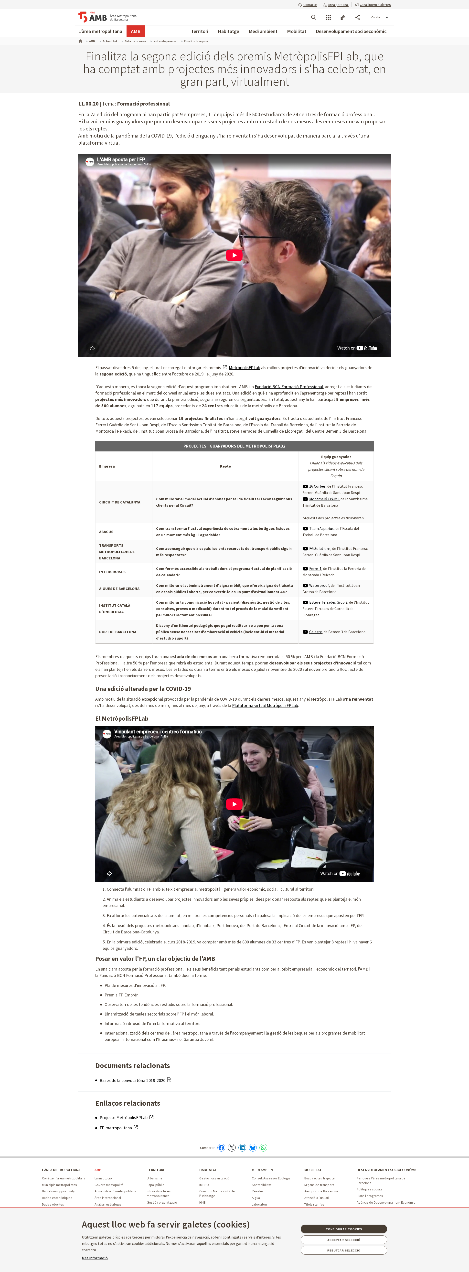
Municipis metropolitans (59, 1185)
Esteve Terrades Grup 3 (328, 602)
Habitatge (228, 31)
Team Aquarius (321, 528)
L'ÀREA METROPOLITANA (61, 1169)
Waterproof (319, 585)
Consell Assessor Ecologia (271, 1178)
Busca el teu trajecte (319, 1178)
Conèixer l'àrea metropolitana (63, 1178)
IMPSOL (204, 1185)
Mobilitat (296, 31)
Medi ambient (263, 31)
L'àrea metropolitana (100, 31)
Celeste (315, 631)
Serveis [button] (328, 17)
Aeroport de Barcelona (321, 1191)
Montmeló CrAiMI (324, 498)
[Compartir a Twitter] (232, 1148)
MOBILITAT (312, 1169)
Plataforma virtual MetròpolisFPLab (265, 705)
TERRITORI (155, 1169)
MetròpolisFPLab (244, 367)
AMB (135, 31)
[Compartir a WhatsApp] (263, 1148)
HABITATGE (208, 1169)
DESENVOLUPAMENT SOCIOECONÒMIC (387, 1169)
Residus (258, 1191)
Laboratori (259, 1204)
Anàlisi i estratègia (108, 1204)
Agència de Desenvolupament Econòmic (386, 1202)
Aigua (256, 1198)
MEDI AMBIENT (263, 1169)
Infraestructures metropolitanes (159, 1193)
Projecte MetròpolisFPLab (124, 1117)
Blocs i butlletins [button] (343, 17)
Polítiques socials (369, 1189)
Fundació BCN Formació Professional (289, 386)
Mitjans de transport (319, 1185)
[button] (307, 4)
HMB (202, 1202)
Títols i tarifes (314, 1204)
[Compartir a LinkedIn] (242, 1148)
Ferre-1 (315, 568)
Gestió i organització (162, 1202)
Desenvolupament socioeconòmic (351, 31)
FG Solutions (319, 548)
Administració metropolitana (115, 1191)
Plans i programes (370, 1196)
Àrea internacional (108, 1198)
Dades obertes (53, 1204)
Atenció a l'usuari (316, 1198)
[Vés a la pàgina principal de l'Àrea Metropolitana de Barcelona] (107, 17)
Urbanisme (154, 1178)
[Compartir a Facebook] (221, 1148)
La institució (103, 1178)
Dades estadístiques (57, 1198)
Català (375, 17)
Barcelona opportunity (58, 1191)
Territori (199, 31)
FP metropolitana (116, 1128)
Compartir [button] (357, 17)
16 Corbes (317, 486)
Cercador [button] (313, 17)
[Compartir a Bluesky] (253, 1148)
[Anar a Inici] (80, 40)
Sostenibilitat (261, 1185)
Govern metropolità (109, 1185)
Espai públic (155, 1185)
